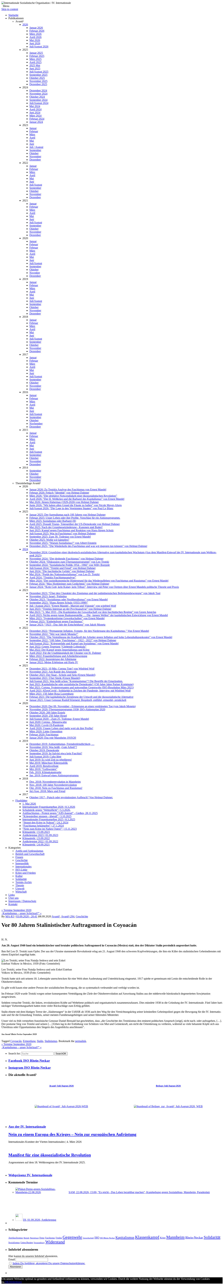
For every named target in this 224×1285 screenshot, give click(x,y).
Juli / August (36, 147)
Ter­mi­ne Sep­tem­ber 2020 (16, 910)
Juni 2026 (34, 43)
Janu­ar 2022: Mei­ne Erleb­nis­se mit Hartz (53, 662)
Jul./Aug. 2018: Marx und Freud (47, 791)
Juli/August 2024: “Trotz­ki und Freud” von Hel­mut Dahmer (62, 568)
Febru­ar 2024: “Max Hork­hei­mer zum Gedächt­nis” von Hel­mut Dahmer (69, 583)
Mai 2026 (34, 40)
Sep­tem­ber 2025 (38, 74)
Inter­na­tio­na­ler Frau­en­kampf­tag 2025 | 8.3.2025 (48, 819)
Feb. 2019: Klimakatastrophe (45, 772)
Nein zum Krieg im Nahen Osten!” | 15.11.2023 (49, 828)
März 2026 (35, 33)
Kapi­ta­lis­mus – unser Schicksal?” (21, 913)
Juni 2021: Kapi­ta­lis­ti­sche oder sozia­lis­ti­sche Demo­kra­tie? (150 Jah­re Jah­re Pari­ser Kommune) (81, 684)
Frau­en (19, 857)
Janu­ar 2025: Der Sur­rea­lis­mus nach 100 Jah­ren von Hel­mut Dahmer (67, 514)
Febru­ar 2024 (36, 118)
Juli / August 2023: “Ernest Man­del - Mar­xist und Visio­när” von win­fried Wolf (72, 605)
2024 (25, 549)
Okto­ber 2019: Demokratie (44, 750)
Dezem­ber (35, 159)
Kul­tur (19, 875)
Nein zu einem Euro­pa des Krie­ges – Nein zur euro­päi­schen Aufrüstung (72, 1134)
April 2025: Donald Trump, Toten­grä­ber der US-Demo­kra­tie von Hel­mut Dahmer (74, 524)
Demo (41, 1238)
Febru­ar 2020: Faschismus (43, 734)
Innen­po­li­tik (22, 863)
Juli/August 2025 (38, 71)
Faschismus (50, 1238)
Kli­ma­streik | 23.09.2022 (36, 838)
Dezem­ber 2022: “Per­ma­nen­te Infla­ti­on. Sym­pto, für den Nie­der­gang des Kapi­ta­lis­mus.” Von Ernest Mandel (89, 630)
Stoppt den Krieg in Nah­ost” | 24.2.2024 (45, 822)
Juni (31, 143)
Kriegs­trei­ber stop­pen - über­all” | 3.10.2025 (46, 816)
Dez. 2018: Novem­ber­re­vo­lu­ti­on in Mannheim (55, 781)
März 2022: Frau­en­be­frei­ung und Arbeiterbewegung (58, 656)
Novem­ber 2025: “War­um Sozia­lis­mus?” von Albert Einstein (62, 542)
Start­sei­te (13, 15)
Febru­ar (33, 131)
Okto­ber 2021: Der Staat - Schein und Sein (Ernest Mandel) (62, 674)
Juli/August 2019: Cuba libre (45, 756)
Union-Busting (26, 1242)
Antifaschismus (15, 1238)
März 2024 (35, 115)
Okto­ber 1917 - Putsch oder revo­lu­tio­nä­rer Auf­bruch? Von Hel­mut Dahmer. (71, 797)
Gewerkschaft (88, 1238)
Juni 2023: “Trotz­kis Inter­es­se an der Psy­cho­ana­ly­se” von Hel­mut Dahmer (70, 608)
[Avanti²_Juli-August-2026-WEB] (61, 1106)
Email (11, 1259)
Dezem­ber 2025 (38, 84)
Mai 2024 (34, 106)
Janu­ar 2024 (36, 121)
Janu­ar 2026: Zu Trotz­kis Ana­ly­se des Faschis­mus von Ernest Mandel (67, 489)
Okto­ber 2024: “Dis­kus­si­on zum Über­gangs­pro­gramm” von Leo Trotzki (69, 561)
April (32, 137)
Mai (31, 140)
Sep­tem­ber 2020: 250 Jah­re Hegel (48, 715)
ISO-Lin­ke (21, 869)
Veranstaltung (39, 1243)
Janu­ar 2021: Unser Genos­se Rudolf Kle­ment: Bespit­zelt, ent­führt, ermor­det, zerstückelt (77, 700)
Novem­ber (35, 156)
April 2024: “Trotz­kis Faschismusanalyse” (52, 577)
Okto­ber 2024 (37, 96)
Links (11, 894)
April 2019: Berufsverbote (43, 766)
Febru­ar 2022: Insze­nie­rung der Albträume (52, 659)
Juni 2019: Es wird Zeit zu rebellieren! (50, 759)
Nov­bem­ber (36, 423)
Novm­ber (34, 272)
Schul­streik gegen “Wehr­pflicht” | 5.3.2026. (46, 809)
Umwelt (19, 888)
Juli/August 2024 (38, 103)
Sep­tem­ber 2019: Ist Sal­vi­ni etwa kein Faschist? (55, 753)
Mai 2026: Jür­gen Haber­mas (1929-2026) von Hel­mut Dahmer (64, 502)
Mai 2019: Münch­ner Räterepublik (48, 762)
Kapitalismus (124, 1237)
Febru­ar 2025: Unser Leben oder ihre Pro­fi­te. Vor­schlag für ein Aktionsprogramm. (74, 517)
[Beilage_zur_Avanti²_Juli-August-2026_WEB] (168, 1106)
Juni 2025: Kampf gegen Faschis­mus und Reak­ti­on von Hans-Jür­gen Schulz (71, 530)
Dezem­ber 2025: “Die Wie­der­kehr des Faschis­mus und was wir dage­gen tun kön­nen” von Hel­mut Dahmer (88, 546)
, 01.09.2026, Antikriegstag (39, 1219)
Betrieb (26, 1238)
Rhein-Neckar (194, 1237)
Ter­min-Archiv (23, 882)
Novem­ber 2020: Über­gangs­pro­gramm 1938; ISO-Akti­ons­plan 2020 (67, 709)
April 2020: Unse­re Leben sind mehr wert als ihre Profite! (61, 728)
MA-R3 (9, 916)
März (32, 134)
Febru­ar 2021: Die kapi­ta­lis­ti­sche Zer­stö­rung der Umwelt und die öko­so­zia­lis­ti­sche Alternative (81, 696)
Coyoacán (16, 1041)
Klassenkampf (147, 1237)
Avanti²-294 (67, 916)
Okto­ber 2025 (37, 77)
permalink (80, 1041)
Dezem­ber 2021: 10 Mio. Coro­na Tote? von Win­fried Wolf (61, 668)
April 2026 (35, 37)
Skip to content (9, 9)
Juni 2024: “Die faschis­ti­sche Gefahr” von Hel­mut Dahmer (61, 571)
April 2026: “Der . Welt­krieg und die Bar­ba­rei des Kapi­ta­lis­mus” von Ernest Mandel (76, 498)
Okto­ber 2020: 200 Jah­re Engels (47, 712)
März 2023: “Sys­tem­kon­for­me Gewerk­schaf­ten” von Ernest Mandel (66, 618)
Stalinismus (51, 1041)
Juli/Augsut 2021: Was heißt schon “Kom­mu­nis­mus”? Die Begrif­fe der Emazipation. (76, 681)
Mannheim (175, 1237)
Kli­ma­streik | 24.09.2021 (36, 844)
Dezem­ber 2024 (38, 90)
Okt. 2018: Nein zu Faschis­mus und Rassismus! (55, 787)
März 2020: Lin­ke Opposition (45, 731)
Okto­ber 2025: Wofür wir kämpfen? (49, 539)
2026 (25, 24)
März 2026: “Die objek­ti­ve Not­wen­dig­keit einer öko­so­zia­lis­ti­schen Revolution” (73, 495)
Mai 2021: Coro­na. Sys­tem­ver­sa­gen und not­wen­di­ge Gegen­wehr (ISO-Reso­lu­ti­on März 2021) (81, 687)
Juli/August (35, 184)
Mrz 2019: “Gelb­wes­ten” (43, 769)
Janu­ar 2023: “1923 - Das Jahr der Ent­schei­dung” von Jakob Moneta (67, 624)
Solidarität (212, 1237)
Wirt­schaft (21, 891)
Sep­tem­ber (35, 150)
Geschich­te (21, 860)
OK (61, 1053)
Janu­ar (33, 128)
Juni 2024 (34, 112)
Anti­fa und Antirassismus (29, 850)
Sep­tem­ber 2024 (38, 99)
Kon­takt (12, 904)
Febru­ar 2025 (36, 55)
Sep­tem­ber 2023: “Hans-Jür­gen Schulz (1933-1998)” (58, 602)
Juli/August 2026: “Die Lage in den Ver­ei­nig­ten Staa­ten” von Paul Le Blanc (71, 508)
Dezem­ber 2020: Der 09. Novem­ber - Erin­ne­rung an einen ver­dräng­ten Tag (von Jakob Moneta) (82, 706)
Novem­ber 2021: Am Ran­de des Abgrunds (53, 671)
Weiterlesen (15, 1281)
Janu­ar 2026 (36, 27)
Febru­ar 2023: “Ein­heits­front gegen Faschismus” (56, 621)
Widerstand (55, 1242)
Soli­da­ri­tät (21, 879)
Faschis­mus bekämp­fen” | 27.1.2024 (43, 825)
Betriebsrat (34, 1238)
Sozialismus (14, 1242)
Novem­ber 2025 (38, 81)
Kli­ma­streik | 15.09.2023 (36, 831)
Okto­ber (33, 153)
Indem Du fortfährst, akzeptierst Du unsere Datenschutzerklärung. (49, 1263)
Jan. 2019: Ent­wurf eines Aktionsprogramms (54, 775)
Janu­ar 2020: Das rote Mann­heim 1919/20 (52, 737)
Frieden (59, 1238)
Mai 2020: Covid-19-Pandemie (46, 725)
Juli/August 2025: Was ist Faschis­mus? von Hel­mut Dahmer (62, 533)
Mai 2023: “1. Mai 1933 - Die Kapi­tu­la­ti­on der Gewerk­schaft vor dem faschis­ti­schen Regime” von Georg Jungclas (92, 612)
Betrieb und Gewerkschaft (29, 853)
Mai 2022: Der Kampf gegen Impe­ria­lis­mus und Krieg (59, 649)
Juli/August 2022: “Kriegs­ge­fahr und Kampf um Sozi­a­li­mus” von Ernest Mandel (73, 643)
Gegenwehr (72, 1237)
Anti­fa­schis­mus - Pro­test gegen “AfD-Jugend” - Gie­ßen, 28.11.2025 (60, 813)
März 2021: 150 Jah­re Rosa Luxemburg (51, 693)
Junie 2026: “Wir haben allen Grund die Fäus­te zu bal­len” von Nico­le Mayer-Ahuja (75, 505)
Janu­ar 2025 (36, 52)
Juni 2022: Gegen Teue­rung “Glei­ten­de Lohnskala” (57, 646)
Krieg (163, 1237)
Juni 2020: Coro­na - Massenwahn (48, 722)
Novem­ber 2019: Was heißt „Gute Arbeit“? (53, 747)
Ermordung (29, 1041)
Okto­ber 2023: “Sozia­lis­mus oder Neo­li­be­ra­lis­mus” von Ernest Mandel (68, 599)
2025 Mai (34, 65)
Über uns (13, 897)
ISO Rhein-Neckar (107, 1238)
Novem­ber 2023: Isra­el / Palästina (48, 596)
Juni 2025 (34, 68)
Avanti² (56, 916)
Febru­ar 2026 (36, 30)
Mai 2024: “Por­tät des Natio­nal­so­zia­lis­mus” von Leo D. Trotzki (64, 574)
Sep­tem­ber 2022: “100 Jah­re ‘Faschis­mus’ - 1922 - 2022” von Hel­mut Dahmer (72, 640)
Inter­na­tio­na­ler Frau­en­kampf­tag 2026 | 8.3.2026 (48, 806)
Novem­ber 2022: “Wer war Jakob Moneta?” (53, 634)
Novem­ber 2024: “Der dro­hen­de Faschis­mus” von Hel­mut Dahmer (66, 558)
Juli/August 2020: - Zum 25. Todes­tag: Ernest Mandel (59, 718)
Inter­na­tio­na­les (23, 866)
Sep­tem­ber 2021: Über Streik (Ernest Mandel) (54, 678)
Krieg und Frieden (25, 872)
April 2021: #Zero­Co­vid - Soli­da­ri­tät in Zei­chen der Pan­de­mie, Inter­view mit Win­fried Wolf (80, 690)
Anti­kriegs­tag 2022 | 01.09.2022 (40, 841)
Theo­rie (19, 885)
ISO (96, 1237)
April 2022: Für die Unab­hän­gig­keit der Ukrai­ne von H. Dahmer (65, 652)
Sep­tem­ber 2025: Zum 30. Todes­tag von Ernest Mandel (60, 536)
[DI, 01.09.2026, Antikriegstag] (18, 1219)
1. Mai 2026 (29, 803)
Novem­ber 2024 (38, 93)
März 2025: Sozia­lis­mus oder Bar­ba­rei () (52, 520)
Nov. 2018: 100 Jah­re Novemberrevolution (53, 784)
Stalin (40, 1041)
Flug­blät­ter (21, 800)
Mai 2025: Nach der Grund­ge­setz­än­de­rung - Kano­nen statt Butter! (66, 527)
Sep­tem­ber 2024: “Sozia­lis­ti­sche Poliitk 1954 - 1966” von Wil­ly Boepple (69, 564)
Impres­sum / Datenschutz (22, 901)
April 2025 (35, 62)
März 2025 (35, 59)
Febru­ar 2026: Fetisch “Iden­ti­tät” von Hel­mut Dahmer (59, 492)
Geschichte (82, 916)
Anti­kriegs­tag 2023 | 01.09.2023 (40, 835)
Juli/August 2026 (38, 46)
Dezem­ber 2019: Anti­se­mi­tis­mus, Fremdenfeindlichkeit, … (61, 744)
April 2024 (35, 109)
